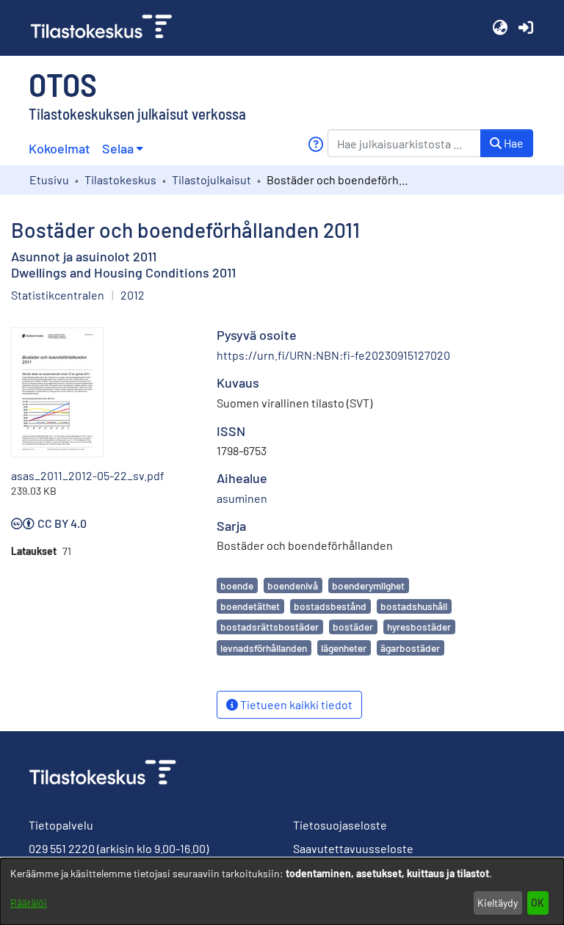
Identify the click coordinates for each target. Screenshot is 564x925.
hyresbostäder (419, 626)
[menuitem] (122, 148)
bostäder (353, 626)
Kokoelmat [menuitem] (59, 148)
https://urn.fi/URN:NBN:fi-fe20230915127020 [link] (333, 355)
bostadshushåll (413, 606)
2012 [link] (132, 295)
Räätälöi (28, 902)
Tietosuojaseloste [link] (340, 825)
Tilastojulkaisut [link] (211, 179)
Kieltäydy (497, 902)
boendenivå (292, 585)
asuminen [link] (242, 498)
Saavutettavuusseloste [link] (353, 848)
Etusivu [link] (49, 179)
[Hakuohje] (315, 144)
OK (537, 902)
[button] (500, 28)
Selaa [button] (118, 148)
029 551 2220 (62, 848)
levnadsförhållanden (263, 648)
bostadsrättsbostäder (269, 626)
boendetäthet (250, 606)
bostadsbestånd (330, 606)
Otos (63, 84)
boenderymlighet (368, 585)
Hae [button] (513, 143)
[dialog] (282, 891)
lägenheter (343, 648)
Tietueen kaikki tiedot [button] (295, 704)
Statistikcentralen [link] (57, 295)
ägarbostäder (410, 648)
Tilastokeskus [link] (120, 179)
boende (236, 585)
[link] (107, 28)
